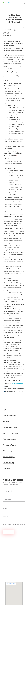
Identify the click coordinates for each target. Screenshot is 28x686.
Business (6, 28)
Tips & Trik (6, 34)
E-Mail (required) (7, 499)
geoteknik (6, 421)
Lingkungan (6, 32)
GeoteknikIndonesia (10, 427)
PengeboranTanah (9, 445)
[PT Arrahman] (9, 3)
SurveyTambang (8, 463)
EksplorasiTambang (9, 416)
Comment (5, 517)
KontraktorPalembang (10, 433)
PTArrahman (7, 451)
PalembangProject (9, 439)
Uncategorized (7, 35)
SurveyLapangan (8, 457)
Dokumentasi (7, 29)
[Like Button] (20, 409)
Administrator (21, 28)
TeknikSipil (6, 469)
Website (5, 508)
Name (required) (7, 491)
